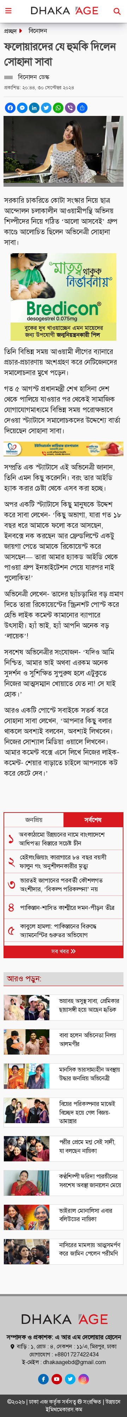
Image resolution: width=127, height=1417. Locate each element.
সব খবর (61, 951)
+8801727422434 (76, 1354)
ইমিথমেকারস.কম (64, 1409)
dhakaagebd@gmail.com (74, 1362)
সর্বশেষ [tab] (93, 820)
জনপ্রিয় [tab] (34, 820)
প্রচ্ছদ (10, 31)
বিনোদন (38, 31)
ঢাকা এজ (39, 1401)
